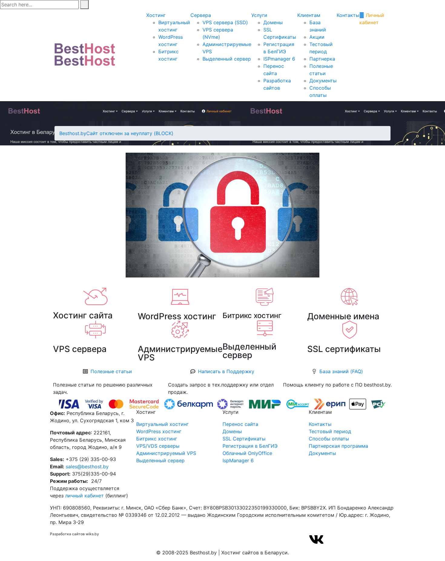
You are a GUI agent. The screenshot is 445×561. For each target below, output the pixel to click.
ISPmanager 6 (279, 59)
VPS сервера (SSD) (225, 22)
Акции (317, 37)
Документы (323, 81)
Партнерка (322, 59)
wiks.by (92, 534)
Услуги (259, 15)
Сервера (200, 15)
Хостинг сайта (83, 315)
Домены (273, 22)
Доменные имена (343, 316)
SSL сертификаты (344, 349)
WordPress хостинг (177, 316)
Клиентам (308, 15)
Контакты (348, 15)
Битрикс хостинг (252, 315)
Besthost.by (72, 133)
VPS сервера (80, 349)
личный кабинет (84, 496)
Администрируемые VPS (180, 353)
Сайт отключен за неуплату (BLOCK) (129, 133)
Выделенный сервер (227, 59)
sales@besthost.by (87, 466)
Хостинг (156, 15)
